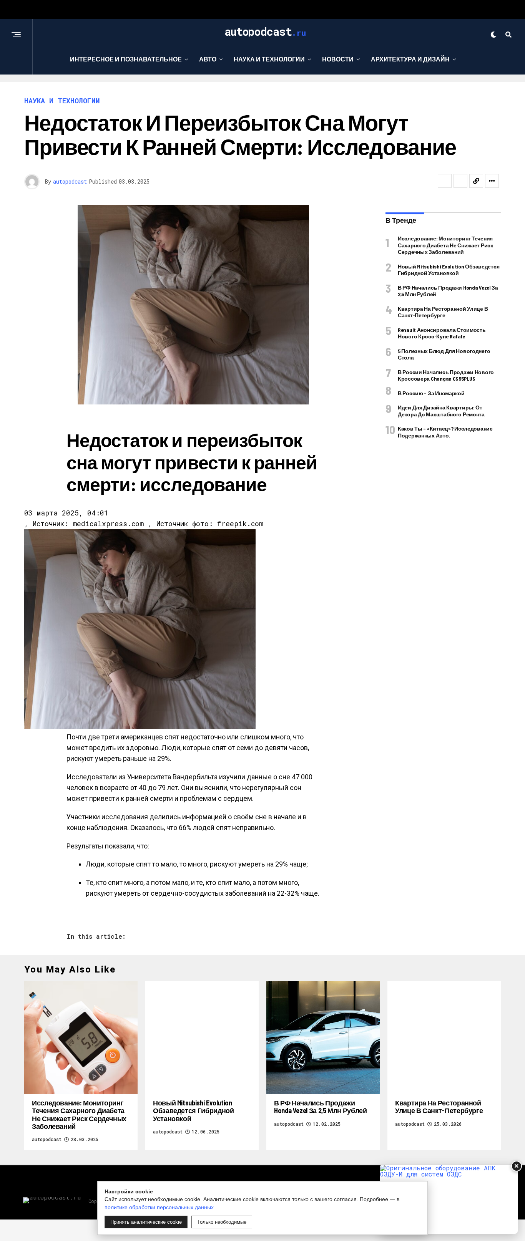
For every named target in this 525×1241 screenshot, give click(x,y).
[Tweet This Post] (460, 181)
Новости (338, 59)
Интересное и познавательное (126, 59)
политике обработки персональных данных (159, 1207)
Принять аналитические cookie (146, 1222)
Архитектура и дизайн (410, 59)
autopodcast (70, 181)
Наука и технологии (269, 59)
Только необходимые (221, 1222)
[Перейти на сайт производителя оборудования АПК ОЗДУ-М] (449, 1199)
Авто (207, 59)
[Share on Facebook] (445, 181)
